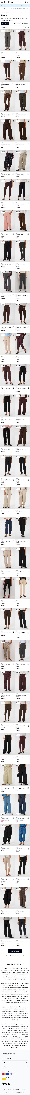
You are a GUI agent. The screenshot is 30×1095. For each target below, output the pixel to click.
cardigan (13, 1030)
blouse (15, 1002)
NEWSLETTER (6, 1058)
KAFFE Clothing (5, 12)
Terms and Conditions (20, 1089)
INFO (4, 1067)
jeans (22, 985)
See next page (15, 951)
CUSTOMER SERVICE (8, 1054)
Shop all (12, 12)
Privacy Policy (8, 1089)
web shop (14, 1041)
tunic (16, 1032)
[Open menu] (1, 2)
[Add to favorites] (13, 31)
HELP (4, 1062)
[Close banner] (27, 6)
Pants (16, 12)
